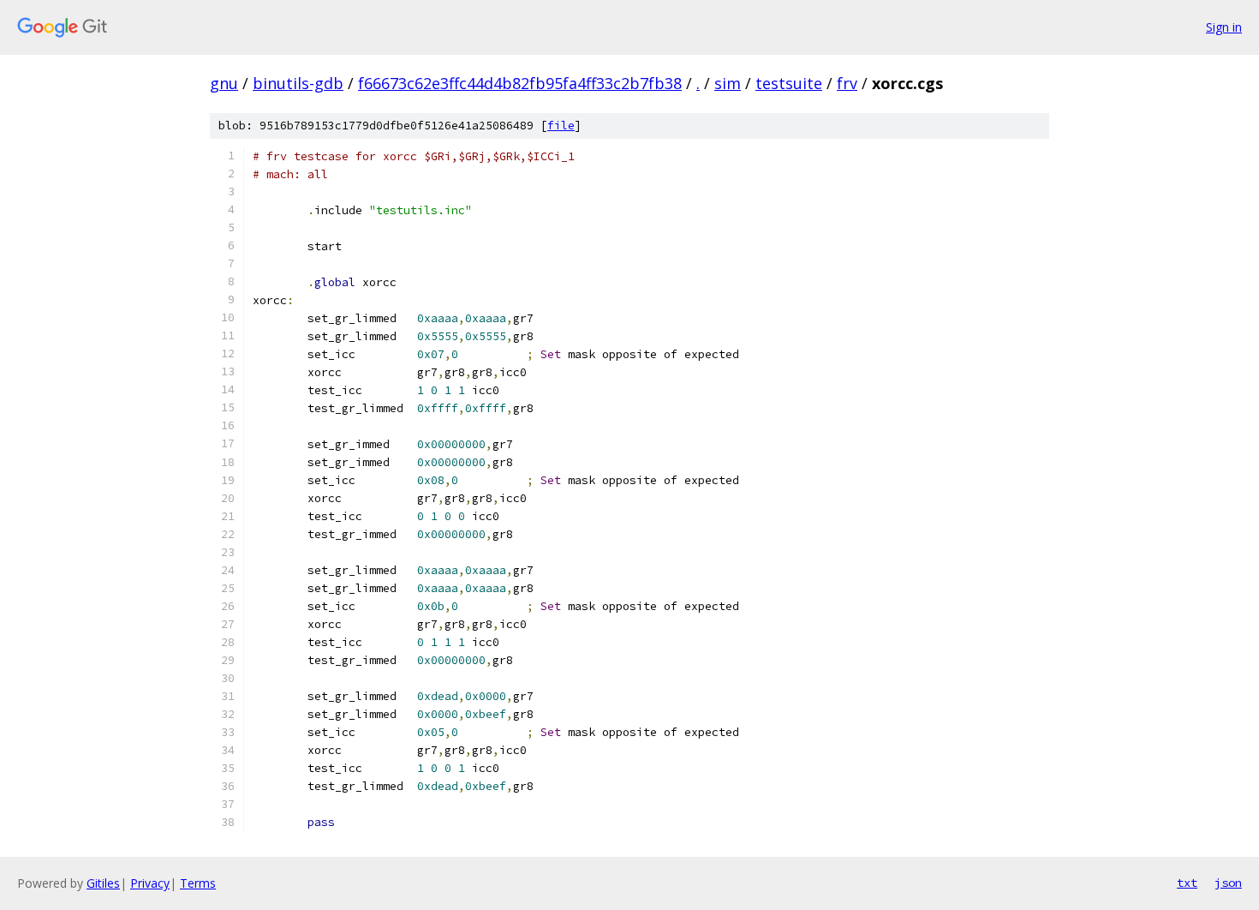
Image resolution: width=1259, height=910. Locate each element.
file (561, 125)
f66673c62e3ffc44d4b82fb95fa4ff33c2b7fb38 (520, 83)
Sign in (1224, 27)
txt (1187, 882)
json (1228, 882)
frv (847, 83)
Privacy (150, 883)
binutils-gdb (298, 83)
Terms (198, 883)
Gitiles (103, 883)
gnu (224, 83)
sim (727, 83)
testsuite (788, 83)
